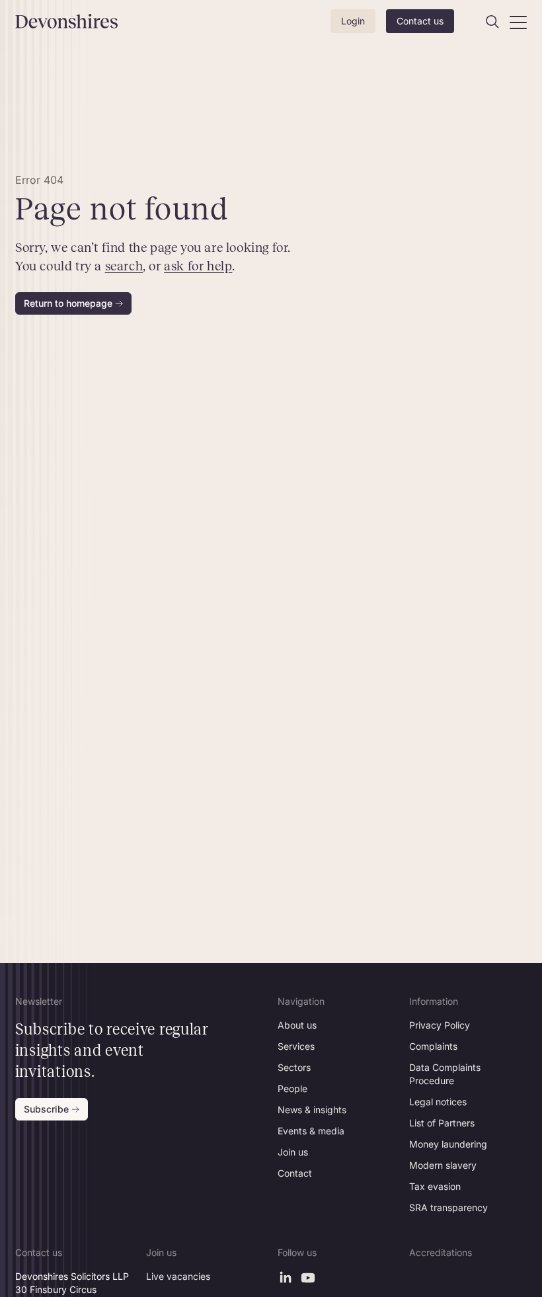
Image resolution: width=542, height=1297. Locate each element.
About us (297, 1025)
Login (353, 20)
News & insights (312, 1109)
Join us (293, 1152)
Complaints (433, 1046)
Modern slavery (443, 1165)
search (123, 265)
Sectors (294, 1067)
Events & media (311, 1130)
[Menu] (518, 22)
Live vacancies (178, 1276)
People (292, 1088)
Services (296, 1046)
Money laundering (448, 1144)
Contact (295, 1173)
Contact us (420, 20)
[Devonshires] (52, 21)
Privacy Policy (439, 1025)
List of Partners (442, 1122)
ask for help (198, 265)
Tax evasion (435, 1186)
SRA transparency (448, 1207)
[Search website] (492, 21)
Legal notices (438, 1101)
